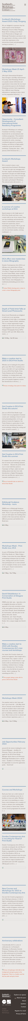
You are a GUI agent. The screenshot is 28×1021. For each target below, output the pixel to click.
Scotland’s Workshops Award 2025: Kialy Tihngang (14, 20)
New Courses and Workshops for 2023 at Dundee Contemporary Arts (13, 890)
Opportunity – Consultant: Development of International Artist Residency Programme (12, 122)
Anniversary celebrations (12, 941)
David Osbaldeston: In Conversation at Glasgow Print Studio (12, 596)
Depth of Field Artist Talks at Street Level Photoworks (13, 310)
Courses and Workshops (12, 790)
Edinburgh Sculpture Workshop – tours (10, 503)
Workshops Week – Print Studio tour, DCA (12, 547)
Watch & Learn (21, 998)
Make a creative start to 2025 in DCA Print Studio (12, 359)
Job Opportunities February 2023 (13, 743)
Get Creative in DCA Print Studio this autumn (12, 407)
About (24, 1001)
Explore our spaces (20, 995)
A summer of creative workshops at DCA (11, 208)
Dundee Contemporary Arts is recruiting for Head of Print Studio (13, 838)
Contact (23, 1007)
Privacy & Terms (21, 1014)
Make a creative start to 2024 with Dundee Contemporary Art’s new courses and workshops (12, 647)
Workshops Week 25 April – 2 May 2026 (13, 70)
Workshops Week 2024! (12, 698)
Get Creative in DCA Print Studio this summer (12, 455)
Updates (23, 1004)
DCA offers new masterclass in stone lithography (13, 260)
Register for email (20, 1011)
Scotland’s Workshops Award (11, 160)
